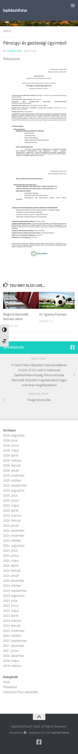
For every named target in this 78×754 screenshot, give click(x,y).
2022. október (12, 636)
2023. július (10, 601)
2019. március (12, 666)
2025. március (12, 515)
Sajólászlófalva (15, 10)
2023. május (11, 611)
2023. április (11, 616)
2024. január (11, 575)
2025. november (14, 475)
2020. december (13, 656)
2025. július (10, 495)
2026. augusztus (14, 435)
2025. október (12, 480)
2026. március (12, 460)
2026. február (12, 465)
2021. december (13, 646)
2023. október (12, 586)
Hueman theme (60, 732)
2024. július (10, 550)
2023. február (12, 626)
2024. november (14, 535)
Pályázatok (10, 687)
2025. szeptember (15, 485)
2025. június (11, 500)
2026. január (11, 470)
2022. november (14, 631)
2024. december (13, 530)
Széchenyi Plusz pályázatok (20, 692)
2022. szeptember (15, 641)
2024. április (11, 565)
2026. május (11, 450)
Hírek (7, 31)
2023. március (12, 621)
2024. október (12, 540)
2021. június (11, 651)
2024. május (11, 560)
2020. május (11, 661)
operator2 (14, 51)
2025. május (11, 505)
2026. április (11, 455)
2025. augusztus (14, 490)
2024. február (12, 570)
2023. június (11, 606)
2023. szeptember (15, 591)
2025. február (12, 520)
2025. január (11, 525)
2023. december (13, 581)
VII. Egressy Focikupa (52, 314)
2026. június (11, 445)
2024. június (11, 555)
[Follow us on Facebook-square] (72, 347)
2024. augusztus (14, 545)
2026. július (10, 440)
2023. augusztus (14, 596)
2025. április (11, 510)
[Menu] (73, 5)
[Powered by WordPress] (25, 732)
